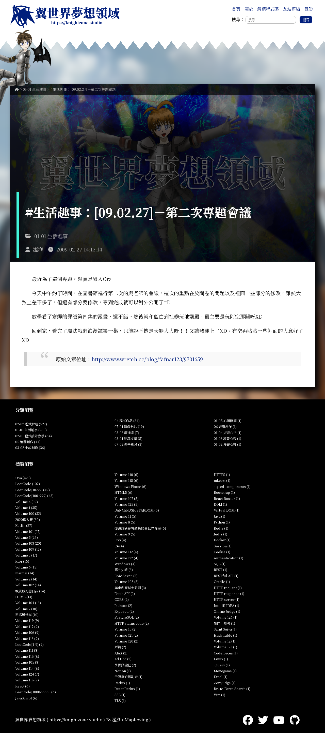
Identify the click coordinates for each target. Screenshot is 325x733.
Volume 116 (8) (27, 656)
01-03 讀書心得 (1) (227, 438)
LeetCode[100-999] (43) (34, 495)
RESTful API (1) (226, 575)
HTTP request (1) (228, 587)
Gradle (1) (222, 581)
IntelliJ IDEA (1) (226, 605)
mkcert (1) (222, 480)
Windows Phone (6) (131, 486)
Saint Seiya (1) (225, 629)
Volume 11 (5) (125, 516)
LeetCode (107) (27, 483)
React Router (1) (227, 498)
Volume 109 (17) (28, 549)
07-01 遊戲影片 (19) (129, 426)
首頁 (236, 9)
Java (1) (219, 516)
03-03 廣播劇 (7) (127, 432)
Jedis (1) (220, 534)
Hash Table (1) (225, 635)
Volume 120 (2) (126, 641)
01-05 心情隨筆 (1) (227, 420)
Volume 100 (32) (28, 513)
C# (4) (119, 546)
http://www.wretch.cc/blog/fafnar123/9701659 (147, 359)
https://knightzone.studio (75, 719)
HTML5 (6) (123, 492)
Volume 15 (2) (126, 629)
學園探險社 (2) (125, 665)
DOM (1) (220, 504)
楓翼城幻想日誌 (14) (30, 591)
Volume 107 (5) (127, 498)
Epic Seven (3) (126, 575)
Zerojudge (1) (225, 682)
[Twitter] (263, 719)
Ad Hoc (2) (123, 658)
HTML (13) (23, 596)
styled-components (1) (232, 486)
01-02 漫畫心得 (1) (227, 444)
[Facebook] (248, 719)
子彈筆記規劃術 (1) (128, 676)
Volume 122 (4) (126, 558)
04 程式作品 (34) (127, 420)
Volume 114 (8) (27, 668)
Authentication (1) (228, 558)
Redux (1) (122, 682)
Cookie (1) (222, 551)
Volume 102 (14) (28, 584)
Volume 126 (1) (225, 617)
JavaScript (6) (26, 698)
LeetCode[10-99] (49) (32, 489)
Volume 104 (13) (28, 602)
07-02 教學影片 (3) (128, 444)
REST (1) (220, 569)
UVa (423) (23, 477)
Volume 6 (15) (26, 567)
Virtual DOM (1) (226, 510)
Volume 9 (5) (125, 534)
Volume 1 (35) (26, 507)
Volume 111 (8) (27, 650)
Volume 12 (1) (224, 641)
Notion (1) (123, 670)
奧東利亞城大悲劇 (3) (130, 587)
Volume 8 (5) (125, 522)
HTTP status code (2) (132, 623)
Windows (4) (125, 563)
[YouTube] (279, 719)
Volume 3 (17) (26, 555)
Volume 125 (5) (127, 504)
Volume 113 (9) (27, 638)
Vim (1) (219, 694)
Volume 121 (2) (126, 635)
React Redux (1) (127, 688)
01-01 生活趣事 (34, 89)
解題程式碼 (268, 9)
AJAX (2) (121, 653)
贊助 (308, 9)
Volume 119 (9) (27, 620)
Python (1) (222, 522)
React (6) (22, 686)
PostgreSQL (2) (127, 617)
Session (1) (223, 546)
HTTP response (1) (229, 593)
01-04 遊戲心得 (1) (227, 432)
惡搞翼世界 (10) (27, 614)
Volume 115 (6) (126, 480)
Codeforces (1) (226, 653)
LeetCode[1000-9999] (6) (35, 692)
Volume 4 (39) (26, 501)
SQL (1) (219, 563)
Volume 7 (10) (26, 608)
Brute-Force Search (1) (232, 688)
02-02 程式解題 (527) (31, 424)
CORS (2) (122, 599)
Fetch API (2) (125, 593)
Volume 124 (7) (27, 674)
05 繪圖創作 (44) (28, 441)
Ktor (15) (22, 561)
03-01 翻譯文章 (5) (128, 438)
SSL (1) (120, 694)
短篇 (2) (120, 647)
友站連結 (291, 9)
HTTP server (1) (226, 599)
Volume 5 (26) (26, 537)
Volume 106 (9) (27, 632)
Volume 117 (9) (27, 626)
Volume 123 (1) (225, 647)
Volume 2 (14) (26, 579)
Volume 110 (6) (126, 474)
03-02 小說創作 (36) (30, 447)
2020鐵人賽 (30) (27, 519)
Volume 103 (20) (28, 543)
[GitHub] (295, 719)
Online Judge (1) (227, 611)
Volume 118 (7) (27, 680)
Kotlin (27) (23, 525)
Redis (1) (221, 528)
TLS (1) (120, 700)
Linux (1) (221, 658)
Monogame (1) (225, 670)
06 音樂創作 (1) (225, 426)
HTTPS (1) (222, 474)
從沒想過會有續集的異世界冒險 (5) (140, 528)
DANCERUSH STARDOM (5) (137, 510)
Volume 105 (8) (27, 662)
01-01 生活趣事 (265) (31, 429)
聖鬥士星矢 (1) (224, 623)
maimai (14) (24, 573)
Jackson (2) (123, 605)
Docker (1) (222, 539)
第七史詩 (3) (124, 569)
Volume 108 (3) (127, 581)
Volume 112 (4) (126, 551)
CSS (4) (120, 539)
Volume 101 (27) (28, 531)
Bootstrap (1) (224, 492)
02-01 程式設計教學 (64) (33, 435)
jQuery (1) (222, 665)
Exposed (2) (124, 611)
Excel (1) (221, 676)
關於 (249, 9)
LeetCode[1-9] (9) (29, 644)
